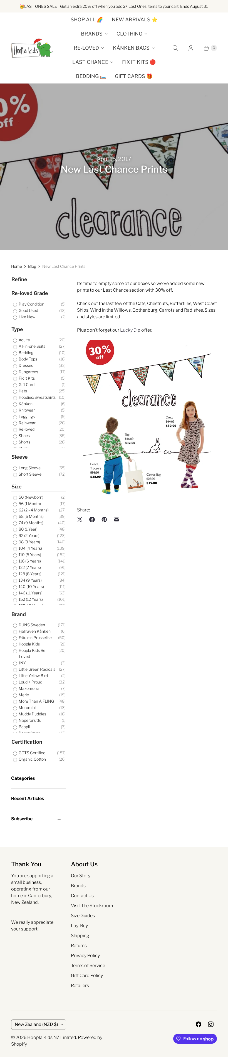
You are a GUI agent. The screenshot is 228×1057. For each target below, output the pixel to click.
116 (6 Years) (29, 561)
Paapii (24, 726)
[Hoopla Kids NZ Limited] (32, 48)
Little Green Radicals (36, 669)
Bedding (25, 352)
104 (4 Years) (30, 548)
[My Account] (191, 48)
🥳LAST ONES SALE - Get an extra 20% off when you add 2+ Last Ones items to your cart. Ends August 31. (114, 6)
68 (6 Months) (31, 516)
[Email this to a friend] (116, 519)
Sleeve (19, 457)
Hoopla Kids (29, 644)
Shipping (80, 935)
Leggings (26, 416)
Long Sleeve (29, 467)
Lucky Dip (130, 330)
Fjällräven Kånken (34, 631)
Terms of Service (88, 965)
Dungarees (28, 371)
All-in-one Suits (31, 346)
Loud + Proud (30, 682)
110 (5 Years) (29, 554)
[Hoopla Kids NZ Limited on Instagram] (211, 1024)
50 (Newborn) (30, 497)
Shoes (24, 435)
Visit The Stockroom (92, 905)
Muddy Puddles (32, 714)
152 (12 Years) (30, 599)
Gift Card (26, 384)
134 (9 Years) (30, 580)
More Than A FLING (36, 701)
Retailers (80, 985)
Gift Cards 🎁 (133, 76)
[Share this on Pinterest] (104, 519)
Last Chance (90, 62)
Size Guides (83, 915)
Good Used (28, 310)
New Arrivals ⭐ (135, 19)
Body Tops (27, 359)
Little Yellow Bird (33, 675)
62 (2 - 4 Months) (33, 510)
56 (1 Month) (29, 503)
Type (17, 329)
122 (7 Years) (29, 567)
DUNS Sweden (31, 624)
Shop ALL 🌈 (87, 19)
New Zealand (36, 1024)
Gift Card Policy (87, 975)
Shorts (24, 442)
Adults (24, 339)
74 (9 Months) (30, 522)
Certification (26, 742)
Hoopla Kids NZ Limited (51, 1037)
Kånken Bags (131, 48)
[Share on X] (81, 519)
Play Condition (31, 304)
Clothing (129, 34)
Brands (92, 34)
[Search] (175, 48)
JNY (22, 662)
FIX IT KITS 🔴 (139, 62)
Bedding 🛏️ (91, 76)
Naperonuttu (29, 720)
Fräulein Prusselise (35, 637)
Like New (26, 316)
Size (16, 487)
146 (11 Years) (30, 593)
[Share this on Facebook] (92, 519)
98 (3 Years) (29, 541)
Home (16, 266)
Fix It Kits (26, 378)
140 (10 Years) (31, 586)
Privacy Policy (85, 955)
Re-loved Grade (29, 293)
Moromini (27, 707)
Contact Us (82, 895)
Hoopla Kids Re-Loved (32, 653)
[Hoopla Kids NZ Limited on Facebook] (198, 1024)
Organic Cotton (32, 759)
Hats (22, 391)
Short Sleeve (29, 474)
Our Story (80, 875)
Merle (23, 694)
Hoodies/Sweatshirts (37, 397)
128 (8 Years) (29, 573)
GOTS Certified (31, 752)
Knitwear (26, 410)
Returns (79, 945)
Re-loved (86, 48)
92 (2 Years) (28, 535)
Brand (18, 614)
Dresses (25, 365)
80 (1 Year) (28, 529)
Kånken (25, 403)
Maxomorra (28, 688)
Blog (32, 266)
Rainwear (27, 422)
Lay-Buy (79, 925)
